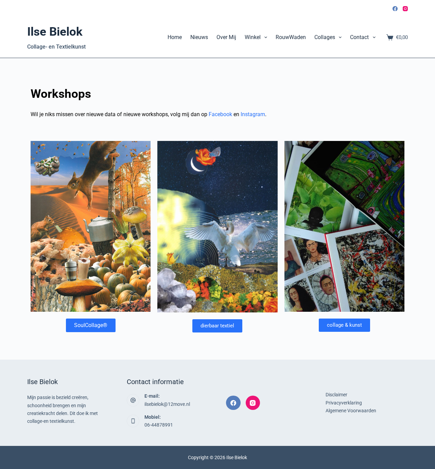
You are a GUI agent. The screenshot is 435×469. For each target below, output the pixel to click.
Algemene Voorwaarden (351, 410)
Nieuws (199, 37)
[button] (217, 325)
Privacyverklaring (344, 402)
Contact (359, 37)
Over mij (226, 37)
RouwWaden (291, 37)
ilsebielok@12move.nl (167, 404)
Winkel (253, 37)
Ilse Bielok (55, 32)
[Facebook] (395, 8)
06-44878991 (158, 425)
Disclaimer (336, 394)
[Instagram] (405, 8)
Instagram (253, 114)
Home (175, 37)
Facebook (220, 114)
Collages (324, 37)
